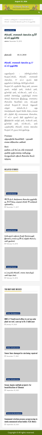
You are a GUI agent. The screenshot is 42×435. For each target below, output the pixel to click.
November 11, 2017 (12, 207)
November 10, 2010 (16, 41)
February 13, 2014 (12, 244)
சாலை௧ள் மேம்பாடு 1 (10, 30)
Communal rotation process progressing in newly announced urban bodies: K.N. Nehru (21, 405)
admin (6, 41)
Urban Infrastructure (13, 347)
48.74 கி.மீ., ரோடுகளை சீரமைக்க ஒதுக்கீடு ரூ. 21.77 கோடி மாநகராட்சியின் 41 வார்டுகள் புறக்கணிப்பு (21, 185)
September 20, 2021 (12, 424)
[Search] (39, 12)
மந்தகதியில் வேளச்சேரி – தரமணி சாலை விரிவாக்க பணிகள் (18, 138)
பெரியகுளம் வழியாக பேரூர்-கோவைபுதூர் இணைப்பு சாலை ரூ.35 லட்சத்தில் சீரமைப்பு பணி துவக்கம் (21, 221)
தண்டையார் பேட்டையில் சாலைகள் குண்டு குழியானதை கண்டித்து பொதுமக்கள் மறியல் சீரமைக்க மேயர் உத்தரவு (19, 152)
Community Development (14, 413)
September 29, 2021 (12, 390)
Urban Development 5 (13, 313)
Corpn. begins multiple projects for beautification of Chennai (21, 370)
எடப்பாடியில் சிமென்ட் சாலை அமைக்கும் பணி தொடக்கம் (21, 258)
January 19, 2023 (11, 324)
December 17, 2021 (12, 356)
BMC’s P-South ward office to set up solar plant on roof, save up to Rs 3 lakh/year (21, 305)
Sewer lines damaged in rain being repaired (21, 339)
